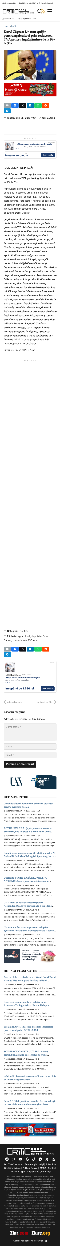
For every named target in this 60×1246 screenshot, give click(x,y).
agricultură (24, 636)
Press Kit (14, 1171)
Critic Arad (48, 117)
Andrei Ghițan (37, 1241)
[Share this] (15, 105)
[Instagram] (13, 1159)
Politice (14, 26)
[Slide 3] (18, 148)
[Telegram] (40, 1159)
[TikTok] (33, 1159)
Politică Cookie (30, 1168)
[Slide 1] (15, 148)
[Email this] (7, 105)
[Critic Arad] (18, 11)
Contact (52, 1168)
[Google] (27, 1159)
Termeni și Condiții (34, 1164)
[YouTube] (21, 1159)
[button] (40, 11)
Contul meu (45, 1171)
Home (6, 26)
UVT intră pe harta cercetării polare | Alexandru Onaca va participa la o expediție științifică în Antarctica (28, 906)
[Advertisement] (30, 490)
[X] (47, 1159)
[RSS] (53, 1159)
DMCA (43, 1168)
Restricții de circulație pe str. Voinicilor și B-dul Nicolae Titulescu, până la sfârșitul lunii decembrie (30, 980)
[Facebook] (7, 1159)
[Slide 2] (16, 148)
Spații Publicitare (29, 1171)
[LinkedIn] (46, 1241)
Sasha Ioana (30, 811)
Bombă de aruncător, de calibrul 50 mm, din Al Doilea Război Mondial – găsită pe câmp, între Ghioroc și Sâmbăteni (29, 856)
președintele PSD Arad (25, 640)
